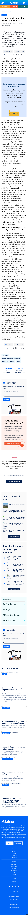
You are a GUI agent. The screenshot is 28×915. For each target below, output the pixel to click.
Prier (22, 6)
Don (14, 872)
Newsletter (14, 864)
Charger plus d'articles (14, 536)
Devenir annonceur (14, 902)
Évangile (7, 609)
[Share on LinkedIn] (16, 54)
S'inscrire (6, 399)
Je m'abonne (5, 6)
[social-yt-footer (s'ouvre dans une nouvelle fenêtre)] (9, 886)
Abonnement (14, 870)
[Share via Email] (21, 54)
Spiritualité (14, 855)
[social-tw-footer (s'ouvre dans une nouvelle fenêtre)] (15, 886)
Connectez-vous (20, 475)
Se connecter (18, 843)
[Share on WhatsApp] (24, 54)
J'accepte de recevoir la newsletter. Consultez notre (14, 395)
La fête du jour (9, 604)
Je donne (13, 6)
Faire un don (13, 113)
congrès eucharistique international (11, 358)
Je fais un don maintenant (12, 443)
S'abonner (9, 843)
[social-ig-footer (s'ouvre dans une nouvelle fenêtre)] (18, 886)
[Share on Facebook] (13, 54)
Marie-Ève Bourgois (17, 23)
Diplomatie (5, 784)
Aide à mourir (6, 733)
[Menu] (4, 3)
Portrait (12, 361)
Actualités (3, 11)
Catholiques (5, 355)
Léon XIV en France (7, 759)
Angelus (5, 674)
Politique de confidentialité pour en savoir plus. (14, 396)
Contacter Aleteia (14, 904)
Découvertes (14, 857)
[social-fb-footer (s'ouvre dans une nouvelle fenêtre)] (12, 886)
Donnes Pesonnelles (14, 907)
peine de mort (6, 707)
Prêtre (18, 361)
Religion (9, 11)
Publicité (14, 874)
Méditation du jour (11, 615)
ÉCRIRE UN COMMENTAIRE (14, 481)
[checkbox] (3, 642)
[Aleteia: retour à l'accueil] (14, 2)
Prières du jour (9, 620)
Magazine (14, 868)
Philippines (5, 361)
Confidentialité (14, 910)
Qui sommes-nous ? (14, 896)
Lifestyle (14, 853)
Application (14, 866)
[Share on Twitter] (18, 54)
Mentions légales (14, 899)
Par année (14, 881)
